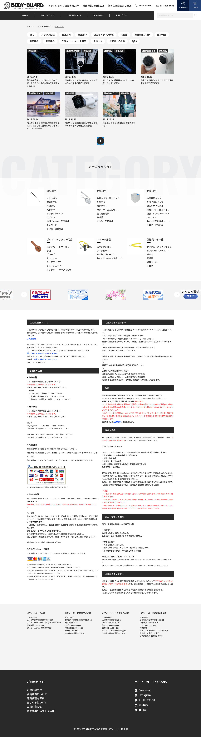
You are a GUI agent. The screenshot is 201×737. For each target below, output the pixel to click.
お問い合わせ (122, 15)
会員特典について (37, 694)
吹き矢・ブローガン (106, 254)
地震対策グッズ (154, 198)
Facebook (144, 690)
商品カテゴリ (46, 15)
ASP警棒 (51, 209)
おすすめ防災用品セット (158, 221)
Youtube (144, 705)
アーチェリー (103, 250)
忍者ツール (152, 262)
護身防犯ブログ (142, 34)
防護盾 (100, 217)
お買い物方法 (34, 690)
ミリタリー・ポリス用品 (74, 41)
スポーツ (97, 41)
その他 (150, 265)
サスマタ (101, 202)
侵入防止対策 (103, 213)
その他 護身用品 (55, 228)
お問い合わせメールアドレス (45, 359)
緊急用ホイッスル (155, 205)
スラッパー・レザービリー (59, 246)
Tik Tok (143, 710)
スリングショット (105, 246)
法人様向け (98, 15)
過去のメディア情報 (104, 34)
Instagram (145, 695)
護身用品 (161, 34)
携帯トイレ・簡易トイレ (158, 209)
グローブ (51, 254)
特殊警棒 (51, 205)
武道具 (150, 258)
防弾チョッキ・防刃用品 (58, 221)
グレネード (52, 224)
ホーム (25, 15)
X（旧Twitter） (147, 700)
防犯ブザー (102, 205)
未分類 (124, 34)
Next (177, 294)
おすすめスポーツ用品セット (110, 258)
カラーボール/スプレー (107, 209)
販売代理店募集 (35, 698)
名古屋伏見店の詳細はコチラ (151, 636)
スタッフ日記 (48, 34)
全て (32, 34)
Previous (24, 294)
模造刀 (150, 254)
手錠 (49, 250)
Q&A (134, 41)
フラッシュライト (55, 265)
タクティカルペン (55, 213)
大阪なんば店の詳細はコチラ (113, 633)
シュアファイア (54, 262)
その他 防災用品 (155, 224)
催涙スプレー (53, 202)
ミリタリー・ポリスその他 (59, 269)
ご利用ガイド (73, 15)
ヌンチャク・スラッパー (158, 250)
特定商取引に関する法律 (40, 710)
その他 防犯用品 (105, 221)
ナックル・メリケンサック (159, 246)
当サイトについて (37, 702)
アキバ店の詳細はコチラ (74, 633)
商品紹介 (82, 34)
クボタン (51, 217)
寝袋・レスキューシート (158, 213)
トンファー (52, 258)
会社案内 (66, 34)
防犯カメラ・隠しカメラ (108, 198)
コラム (38, 26)
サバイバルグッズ (155, 202)
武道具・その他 (117, 41)
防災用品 (50, 41)
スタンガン (52, 198)
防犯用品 (47, 26)
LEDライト (152, 217)
